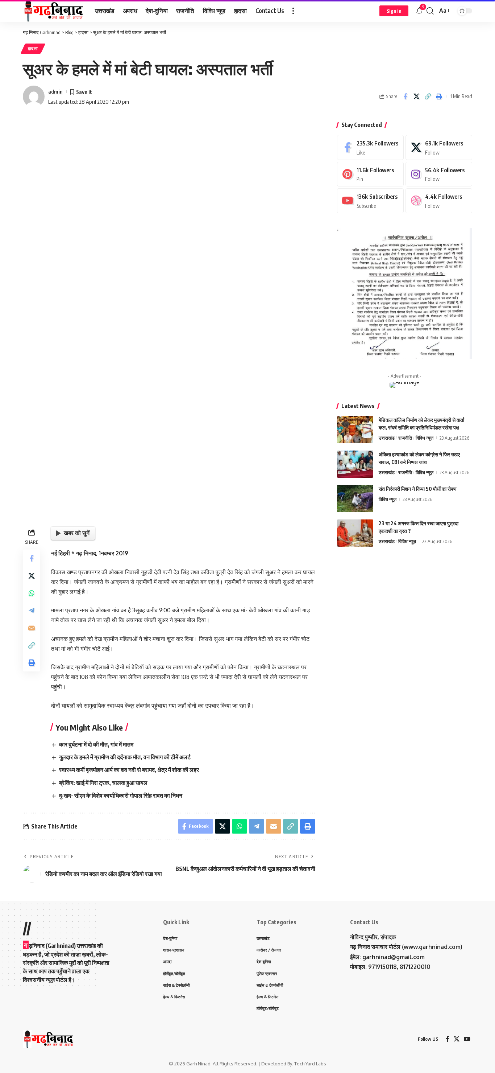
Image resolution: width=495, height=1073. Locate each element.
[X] (438, 147)
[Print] (439, 96)
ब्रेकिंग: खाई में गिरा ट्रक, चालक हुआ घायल (103, 782)
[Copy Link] (428, 96)
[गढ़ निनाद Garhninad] (53, 11)
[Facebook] (370, 147)
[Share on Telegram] (31, 610)
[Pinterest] (370, 174)
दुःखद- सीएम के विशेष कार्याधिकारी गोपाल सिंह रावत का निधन (120, 795)
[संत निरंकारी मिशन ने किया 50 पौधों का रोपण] (355, 498)
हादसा (33, 48)
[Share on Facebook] (405, 96)
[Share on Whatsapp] (31, 592)
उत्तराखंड (387, 438)
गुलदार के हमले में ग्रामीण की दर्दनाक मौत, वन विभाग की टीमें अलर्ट (125, 757)
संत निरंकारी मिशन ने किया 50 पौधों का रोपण (418, 489)
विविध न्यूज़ (424, 438)
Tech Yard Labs (310, 1063)
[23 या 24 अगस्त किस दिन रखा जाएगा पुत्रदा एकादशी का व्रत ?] (355, 533)
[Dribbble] (438, 200)
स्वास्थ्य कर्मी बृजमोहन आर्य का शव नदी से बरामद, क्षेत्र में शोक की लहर (129, 769)
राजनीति (405, 438)
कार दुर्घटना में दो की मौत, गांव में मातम (96, 744)
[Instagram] (438, 174)
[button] (293, 11)
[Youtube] (370, 200)
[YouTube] (467, 1039)
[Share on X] (416, 96)
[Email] (31, 627)
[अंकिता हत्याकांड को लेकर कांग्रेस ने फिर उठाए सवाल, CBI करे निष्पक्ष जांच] (355, 464)
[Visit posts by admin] (34, 96)
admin (55, 91)
